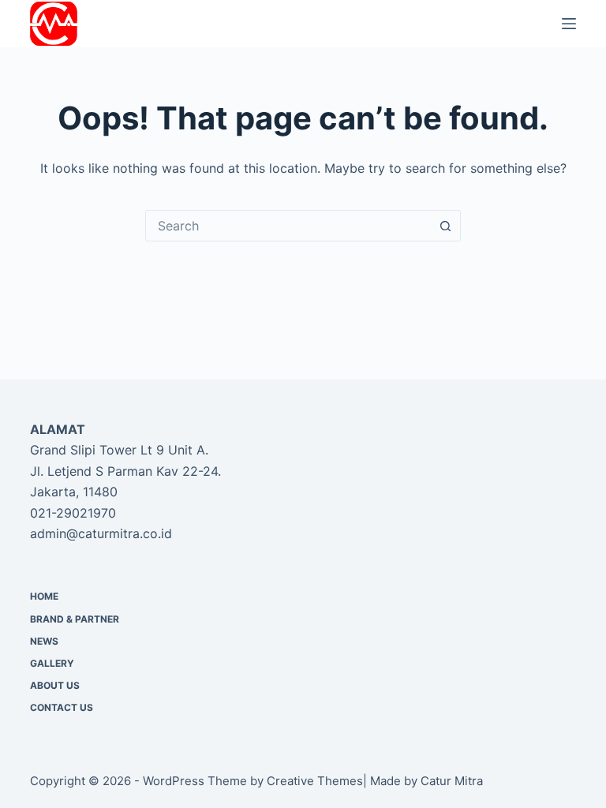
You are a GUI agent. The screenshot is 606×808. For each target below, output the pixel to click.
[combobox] (288, 225)
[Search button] (445, 226)
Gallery (52, 663)
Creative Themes (315, 780)
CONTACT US (61, 707)
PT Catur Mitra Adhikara (169, 24)
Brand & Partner (74, 619)
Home (44, 596)
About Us (55, 685)
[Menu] (569, 24)
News (44, 641)
